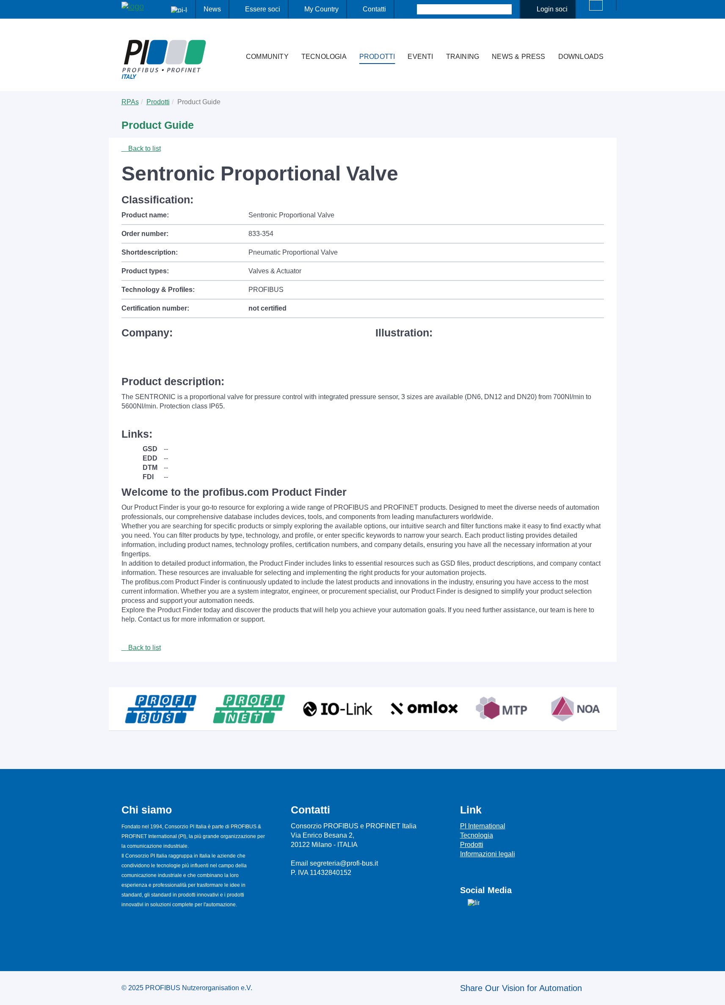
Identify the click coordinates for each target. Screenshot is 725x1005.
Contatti (374, 9)
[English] (596, 5)
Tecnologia (324, 56)
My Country (321, 9)
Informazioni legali (487, 854)
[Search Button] (409, 9)
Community (267, 56)
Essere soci (262, 9)
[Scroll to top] (714, 992)
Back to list (144, 148)
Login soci (552, 9)
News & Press (518, 56)
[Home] (231, 40)
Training (463, 56)
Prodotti (377, 56)
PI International (482, 826)
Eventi (420, 56)
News (212, 9)
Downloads (581, 56)
